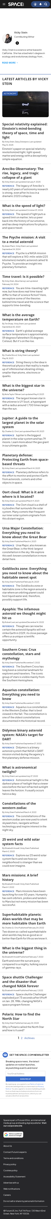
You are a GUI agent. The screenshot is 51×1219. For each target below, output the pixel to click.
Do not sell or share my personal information (23, 1201)
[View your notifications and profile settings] (40, 4)
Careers (7, 1195)
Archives (29, 1038)
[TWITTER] (17, 43)
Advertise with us (11, 1182)
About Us (7, 1146)
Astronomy (10, 93)
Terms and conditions (13, 1158)
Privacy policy (9, 1164)
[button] (45, 4)
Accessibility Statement (14, 1176)
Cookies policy (10, 1170)
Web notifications (11, 1189)
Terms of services (36, 1084)
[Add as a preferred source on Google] (13, 1135)
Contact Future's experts (15, 1152)
